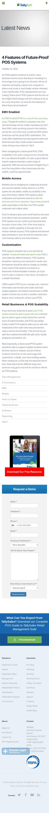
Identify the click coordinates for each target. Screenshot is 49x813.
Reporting (7, 416)
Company (15, 511)
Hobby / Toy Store (34, 683)
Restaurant (15, 254)
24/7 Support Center (10, 742)
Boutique (30, 692)
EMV (4, 388)
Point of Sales (9, 399)
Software (6, 410)
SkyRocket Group (32, 786)
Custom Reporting (9, 683)
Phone (13, 521)
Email (13, 531)
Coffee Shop (32, 710)
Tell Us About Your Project (22, 550)
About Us (6, 728)
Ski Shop (30, 674)
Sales (5, 422)
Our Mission (7, 732)
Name (13, 502)
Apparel (30, 697)
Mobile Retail (32, 706)
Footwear (30, 701)
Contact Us (6, 737)
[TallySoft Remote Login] (16, 751)
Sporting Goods (33, 679)
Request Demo (18, 594)
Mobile (5, 394)
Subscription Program (11, 697)
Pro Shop (30, 665)
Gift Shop (30, 669)
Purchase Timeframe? (20, 541)
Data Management (11, 377)
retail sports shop (33, 254)
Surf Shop (31, 688)
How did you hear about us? (23, 584)
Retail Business (10, 405)
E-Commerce (8, 382)
